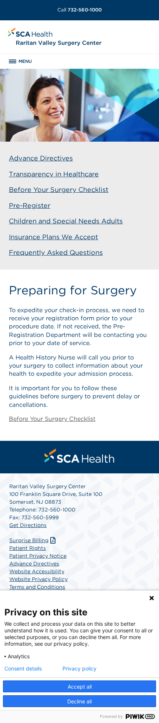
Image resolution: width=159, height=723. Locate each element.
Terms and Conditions (37, 587)
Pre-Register (29, 205)
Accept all (80, 686)
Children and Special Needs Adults (66, 221)
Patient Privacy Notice (38, 556)
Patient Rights (27, 548)
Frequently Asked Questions (56, 252)
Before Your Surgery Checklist (58, 189)
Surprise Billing (28, 540)
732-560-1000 (79, 10)
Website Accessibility (36, 571)
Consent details (23, 669)
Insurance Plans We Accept (53, 237)
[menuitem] (79, 455)
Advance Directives (41, 158)
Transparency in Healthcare (54, 174)
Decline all (79, 701)
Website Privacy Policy (38, 579)
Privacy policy (79, 669)
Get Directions (28, 525)
